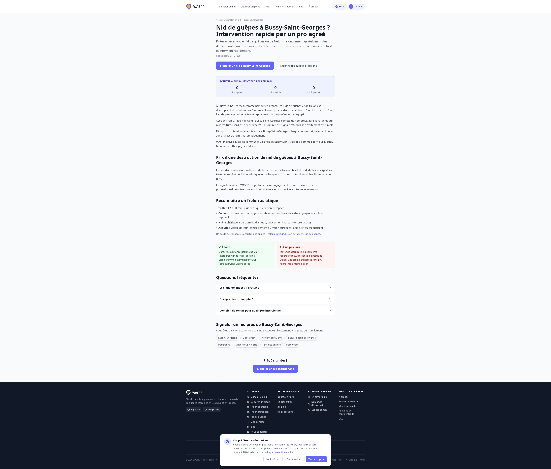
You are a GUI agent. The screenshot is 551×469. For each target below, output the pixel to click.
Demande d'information (318, 403)
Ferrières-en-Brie (271, 344)
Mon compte (257, 421)
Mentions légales (348, 406)
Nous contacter (259, 431)
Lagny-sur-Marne (227, 337)
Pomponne (224, 344)
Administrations (284, 6)
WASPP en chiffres (348, 401)
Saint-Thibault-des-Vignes (302, 337)
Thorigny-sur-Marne (272, 337)
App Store (195, 409)
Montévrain (248, 337)
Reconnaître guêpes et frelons (298, 65)
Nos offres (286, 401)
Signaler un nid (227, 6)
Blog (300, 6)
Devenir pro (287, 396)
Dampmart (292, 344)
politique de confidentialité (278, 452)
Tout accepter (316, 459)
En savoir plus (319, 396)
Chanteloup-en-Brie (246, 344)
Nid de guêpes (312, 234)
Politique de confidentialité (346, 412)
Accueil (219, 20)
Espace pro (287, 411)
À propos (314, 6)
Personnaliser (294, 459)
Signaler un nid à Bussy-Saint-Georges (245, 65)
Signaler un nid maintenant (275, 368)
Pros (268, 6)
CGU (341, 418)
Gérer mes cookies (335, 460)
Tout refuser (273, 459)
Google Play (213, 409)
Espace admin (319, 409)
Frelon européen (294, 234)
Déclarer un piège (250, 6)
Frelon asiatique (275, 234)
